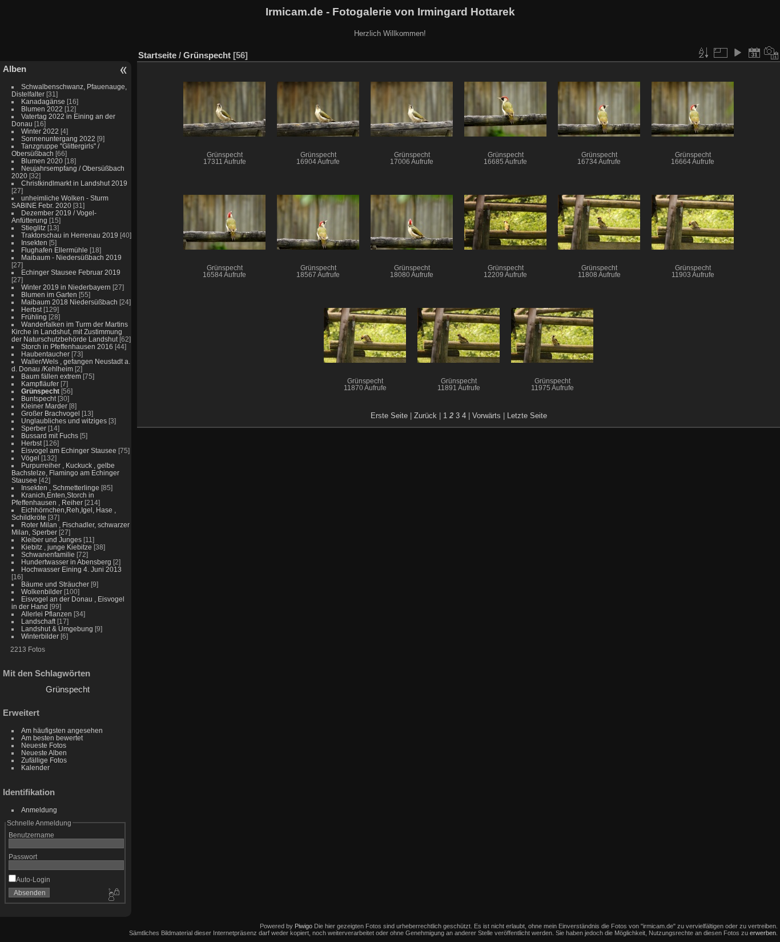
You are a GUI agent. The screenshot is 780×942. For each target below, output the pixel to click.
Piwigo (303, 926)
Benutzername (31, 835)
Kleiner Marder (44, 406)
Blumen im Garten (49, 294)
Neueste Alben (44, 752)
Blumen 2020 (42, 161)
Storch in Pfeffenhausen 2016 (67, 346)
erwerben (763, 932)
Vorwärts (486, 415)
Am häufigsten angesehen (62, 730)
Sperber (33, 428)
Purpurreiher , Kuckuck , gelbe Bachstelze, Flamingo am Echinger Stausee (65, 473)
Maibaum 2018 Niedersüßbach (69, 302)
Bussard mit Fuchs (49, 435)
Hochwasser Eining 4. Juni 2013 (71, 569)
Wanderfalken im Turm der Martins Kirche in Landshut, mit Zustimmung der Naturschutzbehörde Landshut (69, 331)
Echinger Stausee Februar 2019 (70, 272)
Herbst (31, 309)
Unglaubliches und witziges (64, 420)
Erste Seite (389, 415)
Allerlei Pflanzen (46, 614)
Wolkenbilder (41, 591)
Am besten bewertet (52, 737)
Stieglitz (34, 227)
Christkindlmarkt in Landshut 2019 (74, 183)
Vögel (30, 458)
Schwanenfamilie (48, 554)
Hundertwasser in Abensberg (66, 562)
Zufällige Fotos (44, 760)
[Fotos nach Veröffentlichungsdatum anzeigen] (754, 52)
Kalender (35, 767)
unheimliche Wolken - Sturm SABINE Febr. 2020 (59, 201)
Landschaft (38, 621)
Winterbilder (40, 636)
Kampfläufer (40, 383)
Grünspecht (40, 391)
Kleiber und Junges (51, 539)
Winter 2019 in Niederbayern (66, 287)
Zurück (425, 415)
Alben (14, 69)
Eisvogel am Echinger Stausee (68, 450)
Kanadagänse (43, 101)
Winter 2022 (40, 131)
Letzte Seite (527, 415)
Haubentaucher (45, 354)
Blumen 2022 (42, 109)
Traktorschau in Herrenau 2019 (69, 235)
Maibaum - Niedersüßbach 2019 (71, 257)
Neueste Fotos (43, 745)
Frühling (34, 316)
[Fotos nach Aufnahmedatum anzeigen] (771, 52)
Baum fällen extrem (51, 376)
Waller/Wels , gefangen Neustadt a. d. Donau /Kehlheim (70, 365)
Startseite (157, 55)
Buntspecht (38, 398)
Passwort (23, 856)
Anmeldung (39, 809)
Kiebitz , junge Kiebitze (56, 547)
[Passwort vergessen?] (113, 895)
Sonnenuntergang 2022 (58, 138)
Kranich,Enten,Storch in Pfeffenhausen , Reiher (52, 498)
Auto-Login (33, 879)
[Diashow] (737, 52)
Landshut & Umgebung (57, 628)
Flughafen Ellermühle (54, 250)
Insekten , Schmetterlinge (60, 487)
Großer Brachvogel (50, 413)
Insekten (34, 242)
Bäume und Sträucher (55, 584)
